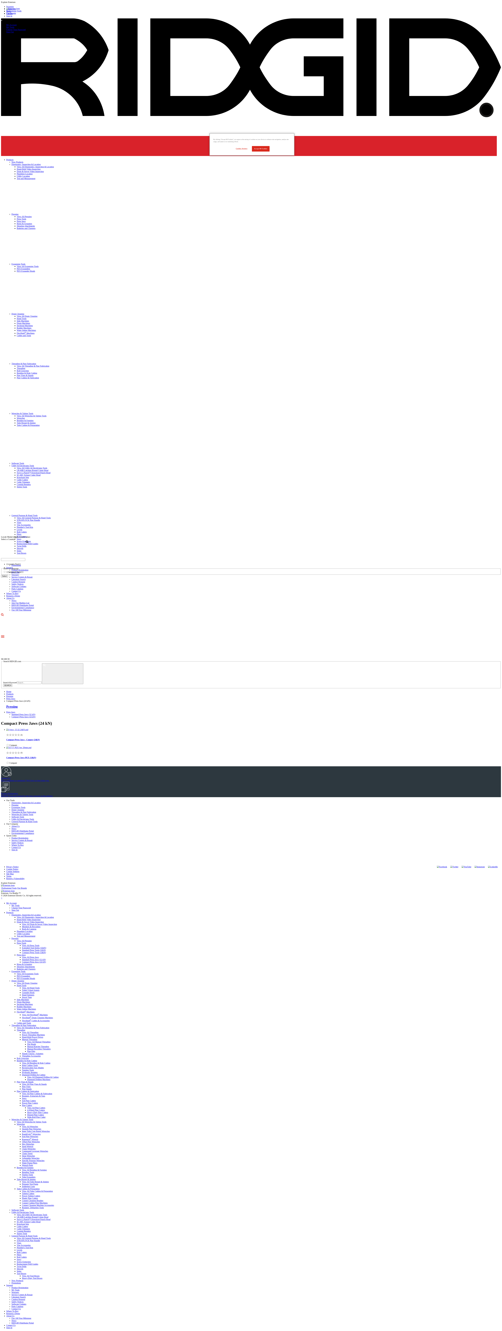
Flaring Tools (27, 1175)
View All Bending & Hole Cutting (36, 1063)
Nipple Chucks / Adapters (32, 1054)
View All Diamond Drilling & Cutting (43, 1077)
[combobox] (13, 559)
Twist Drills (21, 1266)
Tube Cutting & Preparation (28, 1189)
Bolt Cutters (22, 1252)
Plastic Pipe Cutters (30, 1198)
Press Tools (21, 943)
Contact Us (16, 591)
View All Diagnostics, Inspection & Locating (35, 917)
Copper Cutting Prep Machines (35, 1203)
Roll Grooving (23, 1058)
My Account (11, 25)
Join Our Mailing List (20, 603)
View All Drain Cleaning (27, 983)
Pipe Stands (27, 1089)
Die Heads (31, 1044)
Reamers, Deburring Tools (33, 1208)
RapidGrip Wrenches (31, 1134)
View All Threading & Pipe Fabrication (33, 1028)
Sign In (15, 850)
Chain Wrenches (29, 1149)
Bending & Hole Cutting (27, 1061)
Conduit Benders (24, 1231)
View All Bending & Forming (34, 1170)
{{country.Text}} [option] (13, 564)
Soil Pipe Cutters (29, 1101)
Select (4, 576)
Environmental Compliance (23, 608)
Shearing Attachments (26, 967)
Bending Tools (28, 1172)
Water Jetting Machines (26, 1009)
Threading (21, 1030)
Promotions (16, 1283)
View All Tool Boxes (30, 1276)
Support (9, 1285)
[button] (251, 2)
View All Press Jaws (30, 957)
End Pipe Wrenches (30, 1136)
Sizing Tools (22, 1233)
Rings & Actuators (24, 964)
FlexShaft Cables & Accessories (36, 1021)
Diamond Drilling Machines (38, 1079)
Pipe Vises (26, 1086)
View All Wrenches (30, 1126)
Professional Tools (13, 11)
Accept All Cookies (260, 148)
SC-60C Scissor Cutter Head (29, 1222)
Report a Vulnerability (15, 878)
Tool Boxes (21, 1273)
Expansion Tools (18, 807)
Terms (8, 876)
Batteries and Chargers (26, 969)
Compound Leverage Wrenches (35, 1151)
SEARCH (7, 685)
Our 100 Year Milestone (21, 610)
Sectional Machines (25, 1004)
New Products (17, 1280)
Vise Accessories (24, 1245)
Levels (19, 1250)
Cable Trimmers (23, 1229)
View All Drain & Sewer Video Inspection (39, 924)
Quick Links (11, 836)
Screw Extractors (24, 1262)
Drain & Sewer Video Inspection (30, 922)
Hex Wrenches (28, 1144)
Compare (13, 745)
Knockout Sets (23, 1224)
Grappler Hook (28, 992)
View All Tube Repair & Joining (35, 1182)
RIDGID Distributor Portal (23, 605)
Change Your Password (16, 30)
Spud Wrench (27, 1146)
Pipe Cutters (27, 1105)
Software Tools (18, 817)
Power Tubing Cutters (31, 1196)
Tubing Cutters (28, 1193)
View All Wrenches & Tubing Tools (31, 1122)
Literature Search (19, 579)
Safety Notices (18, 584)
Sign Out (10, 32)
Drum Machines (23, 1002)
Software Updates (19, 586)
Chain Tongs (27, 1153)
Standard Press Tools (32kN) (34, 950)
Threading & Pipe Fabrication (24, 812)
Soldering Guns (28, 1186)
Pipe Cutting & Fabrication (28, 1091)
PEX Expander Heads (26, 978)
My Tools (10, 27)
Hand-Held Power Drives (32, 1037)
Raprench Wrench (30, 1139)
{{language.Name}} (15, 572)
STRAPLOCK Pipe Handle (28, 1240)
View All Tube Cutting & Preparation (37, 1191)
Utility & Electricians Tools (23, 819)
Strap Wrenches (28, 1156)
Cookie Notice (12, 869)
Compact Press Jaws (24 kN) (23, 717)
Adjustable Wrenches (30, 1158)
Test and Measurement (26, 936)
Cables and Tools (24, 1023)
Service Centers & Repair (22, 840)
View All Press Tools (30, 945)
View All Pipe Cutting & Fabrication (37, 1094)
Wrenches (21, 1124)
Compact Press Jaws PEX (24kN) (21, 757)
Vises (19, 1243)
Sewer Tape (27, 997)
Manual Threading (29, 1039)
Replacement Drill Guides (27, 1264)
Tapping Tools (28, 1070)
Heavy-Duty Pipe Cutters (37, 1112)
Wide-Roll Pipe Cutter (36, 1117)
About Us (10, 598)
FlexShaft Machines (26, 1012)
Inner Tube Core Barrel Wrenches (36, 1131)
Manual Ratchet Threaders (38, 1046)
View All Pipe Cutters (36, 1108)
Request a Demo (13, 596)
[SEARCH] (62, 673)
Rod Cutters (22, 1257)
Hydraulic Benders (30, 1072)
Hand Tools (21, 985)
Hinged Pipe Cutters (35, 1115)
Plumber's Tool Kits (25, 1248)
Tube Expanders (28, 1177)
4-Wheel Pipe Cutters (36, 1110)
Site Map (10, 874)
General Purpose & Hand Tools (25, 821)
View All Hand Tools (31, 988)
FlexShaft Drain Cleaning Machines (37, 1018)
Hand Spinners (28, 995)
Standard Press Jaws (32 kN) (23, 714)
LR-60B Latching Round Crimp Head (32, 1217)
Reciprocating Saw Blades (33, 1068)
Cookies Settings (241, 148)
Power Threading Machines (33, 1035)
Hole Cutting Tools (30, 1065)
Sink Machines (23, 1000)
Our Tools (10, 800)
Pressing (9, 696)
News (14, 600)
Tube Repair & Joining (26, 1179)
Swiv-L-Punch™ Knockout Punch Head (33, 1219)
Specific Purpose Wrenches (33, 1160)
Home (8, 691)
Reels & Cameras (29, 929)
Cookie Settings (12, 871)
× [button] (1, 898)
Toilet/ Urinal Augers (30, 990)
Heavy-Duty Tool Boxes (32, 1278)
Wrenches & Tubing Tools (22, 814)
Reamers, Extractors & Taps (33, 1096)
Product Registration (20, 838)
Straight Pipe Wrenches (31, 1129)
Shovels (20, 1269)
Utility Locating (23, 934)
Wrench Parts (27, 1165)
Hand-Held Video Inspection (29, 919)
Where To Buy (12, 593)
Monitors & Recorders (31, 927)
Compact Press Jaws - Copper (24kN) (23, 740)
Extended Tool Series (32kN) (34, 948)
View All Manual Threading (38, 1042)
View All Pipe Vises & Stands (34, 1084)
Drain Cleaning (18, 810)
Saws (24, 1098)
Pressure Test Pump (30, 1184)
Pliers (19, 1255)
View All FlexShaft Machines (35, 1015)
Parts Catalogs (17, 589)
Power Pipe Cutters (30, 1103)
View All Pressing (24, 941)
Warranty (15, 1292)
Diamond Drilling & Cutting (33, 1075)
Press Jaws (10, 712)
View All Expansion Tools (28, 974)
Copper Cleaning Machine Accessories (38, 1205)
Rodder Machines (24, 1007)
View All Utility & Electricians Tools (32, 1215)
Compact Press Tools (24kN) (34, 952)
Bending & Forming (25, 1168)
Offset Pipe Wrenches (31, 1142)
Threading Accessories (31, 1056)
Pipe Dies (31, 1051)
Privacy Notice (12, 867)
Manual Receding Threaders (39, 1049)
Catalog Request (18, 582)
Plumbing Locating (25, 931)
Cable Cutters (22, 1226)
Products (9, 912)
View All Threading (30, 1032)
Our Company (12, 824)
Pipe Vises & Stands (25, 1082)
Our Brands (11, 13)
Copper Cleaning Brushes (32, 1200)
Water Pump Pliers (29, 1163)
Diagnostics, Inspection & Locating (26, 803)
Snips (19, 1271)
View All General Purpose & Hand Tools (34, 1238)
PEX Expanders (23, 976)
